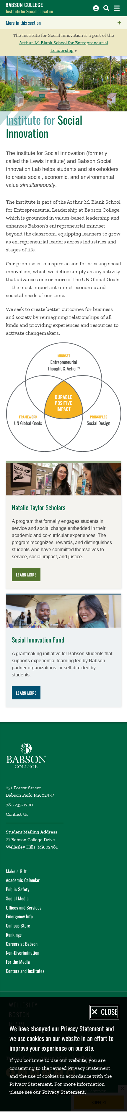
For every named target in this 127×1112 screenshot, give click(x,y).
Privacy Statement (63, 1092)
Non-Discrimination (22, 952)
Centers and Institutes (25, 970)
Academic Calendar (23, 880)
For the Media (18, 961)
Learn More (26, 574)
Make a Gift (16, 871)
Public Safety (17, 889)
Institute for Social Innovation (29, 11)
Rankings (14, 934)
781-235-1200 (19, 805)
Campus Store (18, 925)
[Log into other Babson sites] (96, 8)
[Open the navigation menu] (116, 8)
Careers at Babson (22, 943)
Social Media (17, 898)
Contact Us (17, 814)
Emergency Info (19, 916)
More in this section (60, 22)
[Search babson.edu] (106, 8)
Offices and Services (23, 907)
